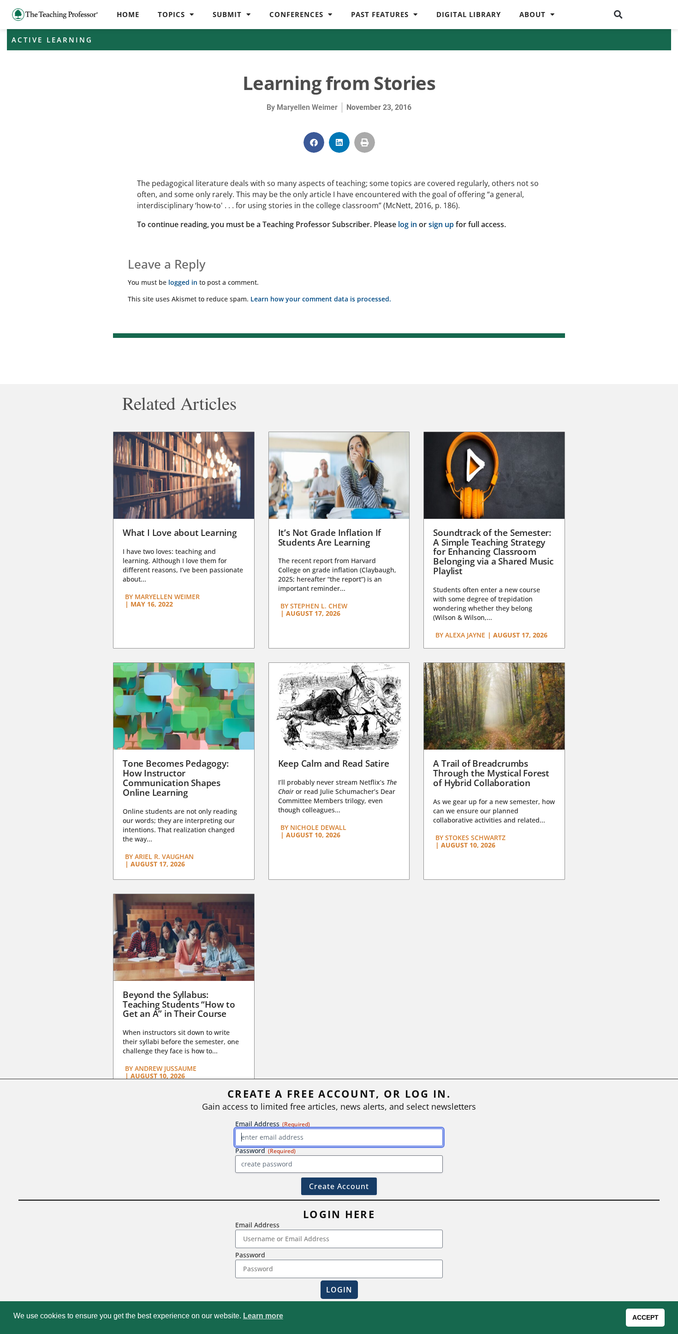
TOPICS (171, 14)
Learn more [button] (263, 1316)
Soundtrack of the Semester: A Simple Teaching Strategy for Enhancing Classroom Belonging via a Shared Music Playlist (493, 552)
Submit (227, 14)
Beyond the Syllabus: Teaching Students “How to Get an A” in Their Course (179, 1004)
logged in (182, 282)
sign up (441, 224)
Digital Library (468, 14)
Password (250, 1254)
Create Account (339, 1186)
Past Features (380, 14)
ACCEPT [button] (645, 1317)
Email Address (257, 1224)
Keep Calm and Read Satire (333, 763)
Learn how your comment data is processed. (320, 298)
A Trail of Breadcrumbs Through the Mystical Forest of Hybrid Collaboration (491, 773)
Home (128, 14)
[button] (618, 14)
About (532, 14)
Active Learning (52, 39)
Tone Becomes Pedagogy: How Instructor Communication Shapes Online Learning (176, 778)
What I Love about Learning (180, 533)
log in (407, 224)
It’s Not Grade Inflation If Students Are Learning (329, 537)
